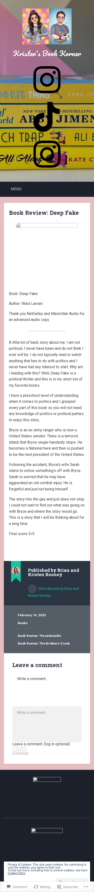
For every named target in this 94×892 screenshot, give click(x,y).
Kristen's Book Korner (47, 53)
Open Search (85, 189)
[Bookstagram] (47, 95)
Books (23, 623)
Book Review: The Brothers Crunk (44, 643)
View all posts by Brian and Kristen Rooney (53, 592)
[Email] (24, 749)
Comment (20, 753)
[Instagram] (47, 169)
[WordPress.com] (14, 749)
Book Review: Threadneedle (39, 636)
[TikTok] (47, 132)
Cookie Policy (17, 873)
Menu (16, 189)
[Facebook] (19, 749)
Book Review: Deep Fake (44, 213)
